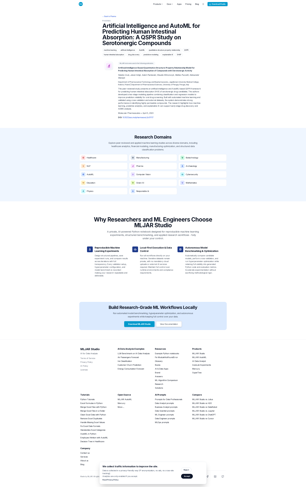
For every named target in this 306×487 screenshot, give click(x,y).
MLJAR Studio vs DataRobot (204, 407)
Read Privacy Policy (110, 480)
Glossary (159, 361)
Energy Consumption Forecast (131, 369)
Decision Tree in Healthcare (92, 441)
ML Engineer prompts (164, 414)
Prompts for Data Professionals (168, 399)
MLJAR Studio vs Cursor (203, 418)
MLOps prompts (162, 422)
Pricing (188, 4)
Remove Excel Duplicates (91, 418)
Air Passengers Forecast (128, 357)
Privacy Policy (86, 362)
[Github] (223, 476)
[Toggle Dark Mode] (203, 4)
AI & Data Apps (161, 369)
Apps (179, 4)
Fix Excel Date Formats (90, 426)
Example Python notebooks (167, 353)
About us (84, 460)
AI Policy (84, 366)
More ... (121, 407)
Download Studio (219, 4)
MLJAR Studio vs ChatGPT (204, 414)
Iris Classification (125, 361)
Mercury (196, 369)
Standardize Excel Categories (92, 430)
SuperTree (196, 372)
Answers (159, 376)
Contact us (85, 453)
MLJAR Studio (90, 349)
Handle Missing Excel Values (92, 422)
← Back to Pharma (109, 16)
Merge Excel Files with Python (93, 407)
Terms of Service (87, 358)
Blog (197, 4)
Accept (187, 476)
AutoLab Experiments (201, 365)
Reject (186, 470)
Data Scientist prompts (164, 411)
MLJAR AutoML (199, 357)
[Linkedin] (215, 476)
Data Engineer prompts (165, 418)
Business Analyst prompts (166, 407)
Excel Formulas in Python (91, 403)
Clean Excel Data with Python (93, 414)
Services (84, 457)
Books (157, 365)
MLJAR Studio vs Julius (202, 399)
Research (159, 384)
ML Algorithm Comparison (166, 380)
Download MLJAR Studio (139, 324)
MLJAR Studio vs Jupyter (203, 411)
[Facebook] (207, 476)
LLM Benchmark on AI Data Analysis (134, 353)
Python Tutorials (87, 399)
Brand (157, 372)
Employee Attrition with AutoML (94, 437)
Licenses (84, 370)
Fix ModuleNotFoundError (166, 357)
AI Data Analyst (199, 361)
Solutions (159, 388)
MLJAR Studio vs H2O (202, 403)
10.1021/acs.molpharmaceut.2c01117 (138, 117)
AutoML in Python (88, 434)
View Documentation (169, 324)
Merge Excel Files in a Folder (92, 411)
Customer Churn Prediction (129, 365)
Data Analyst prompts (164, 403)
